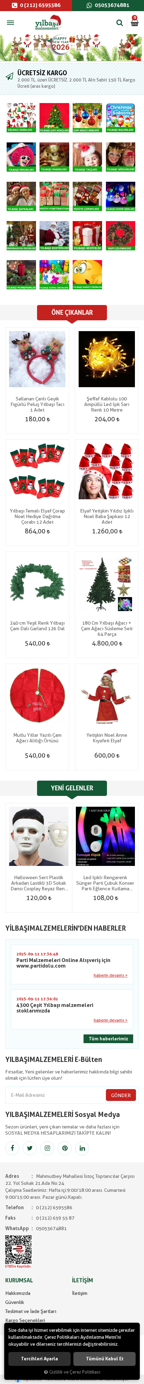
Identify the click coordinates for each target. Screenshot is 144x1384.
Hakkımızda (17, 1293)
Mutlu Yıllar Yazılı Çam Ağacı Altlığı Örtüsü (37, 737)
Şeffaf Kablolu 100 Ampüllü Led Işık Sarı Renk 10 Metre (106, 404)
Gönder (121, 1095)
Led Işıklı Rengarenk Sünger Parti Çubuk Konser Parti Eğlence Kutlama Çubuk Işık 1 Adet (105, 883)
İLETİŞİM (82, 1280)
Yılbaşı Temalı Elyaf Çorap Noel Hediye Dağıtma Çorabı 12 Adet (37, 516)
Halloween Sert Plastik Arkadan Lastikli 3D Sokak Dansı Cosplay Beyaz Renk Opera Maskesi (38, 883)
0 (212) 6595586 (39, 5)
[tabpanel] (72, 47)
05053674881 (111, 5)
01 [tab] (72, 62)
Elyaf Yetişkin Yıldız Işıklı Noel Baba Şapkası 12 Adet (107, 516)
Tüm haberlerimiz (108, 1038)
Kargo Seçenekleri (25, 1320)
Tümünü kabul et (104, 1358)
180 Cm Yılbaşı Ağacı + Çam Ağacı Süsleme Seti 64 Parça (106, 628)
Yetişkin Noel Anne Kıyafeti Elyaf (106, 737)
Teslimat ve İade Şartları (30, 1311)
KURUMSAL (19, 1280)
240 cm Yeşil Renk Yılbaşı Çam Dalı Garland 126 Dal (37, 625)
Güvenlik (14, 1302)
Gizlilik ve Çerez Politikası (74, 1372)
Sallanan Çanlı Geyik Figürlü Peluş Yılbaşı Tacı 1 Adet (37, 404)
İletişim (79, 1293)
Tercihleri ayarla (39, 1358)
